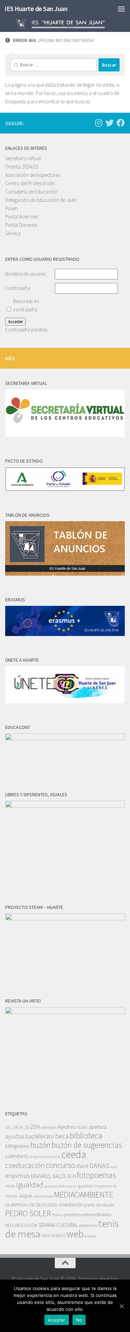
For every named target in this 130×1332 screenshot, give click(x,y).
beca (62, 1136)
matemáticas (43, 1196)
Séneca (12, 233)
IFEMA (10, 1186)
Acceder (15, 322)
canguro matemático (44, 1156)
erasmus (17, 1175)
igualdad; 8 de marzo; (60, 1186)
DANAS (99, 1165)
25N (35, 1127)
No (79, 1320)
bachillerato (40, 1136)
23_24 (11, 1127)
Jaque (25, 1195)
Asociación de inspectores (32, 175)
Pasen (11, 208)
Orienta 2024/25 (21, 166)
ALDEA (82, 1127)
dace (82, 1166)
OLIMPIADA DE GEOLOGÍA (31, 1205)
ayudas (15, 1136)
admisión (49, 1127)
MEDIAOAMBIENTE (83, 1194)
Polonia (57, 1215)
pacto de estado (99, 1205)
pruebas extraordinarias (87, 1214)
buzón (41, 1145)
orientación (71, 1204)
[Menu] (121, 8)
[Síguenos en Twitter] (109, 123)
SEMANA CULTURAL (58, 1225)
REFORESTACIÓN (21, 1225)
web (75, 1234)
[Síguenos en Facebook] (120, 123)
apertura (97, 1127)
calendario (16, 1156)
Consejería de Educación (31, 191)
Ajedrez (67, 1127)
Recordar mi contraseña (26, 305)
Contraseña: (18, 288)
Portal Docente (21, 225)
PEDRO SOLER (28, 1213)
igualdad (29, 1184)
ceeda (73, 1154)
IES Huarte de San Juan (36, 9)
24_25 (23, 1127)
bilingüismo (17, 1146)
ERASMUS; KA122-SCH (53, 1176)
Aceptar (57, 1320)
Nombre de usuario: (26, 273)
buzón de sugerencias (87, 1145)
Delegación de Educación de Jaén (41, 200)
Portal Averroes (21, 216)
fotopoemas (96, 1175)
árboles (90, 1236)
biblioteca (86, 1135)
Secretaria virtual (23, 158)
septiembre (88, 1225)
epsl (114, 1167)
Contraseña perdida (26, 329)
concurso (60, 1165)
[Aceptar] (121, 1306)
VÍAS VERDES (53, 1236)
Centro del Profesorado (30, 183)
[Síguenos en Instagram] (98, 123)
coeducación (25, 1165)
